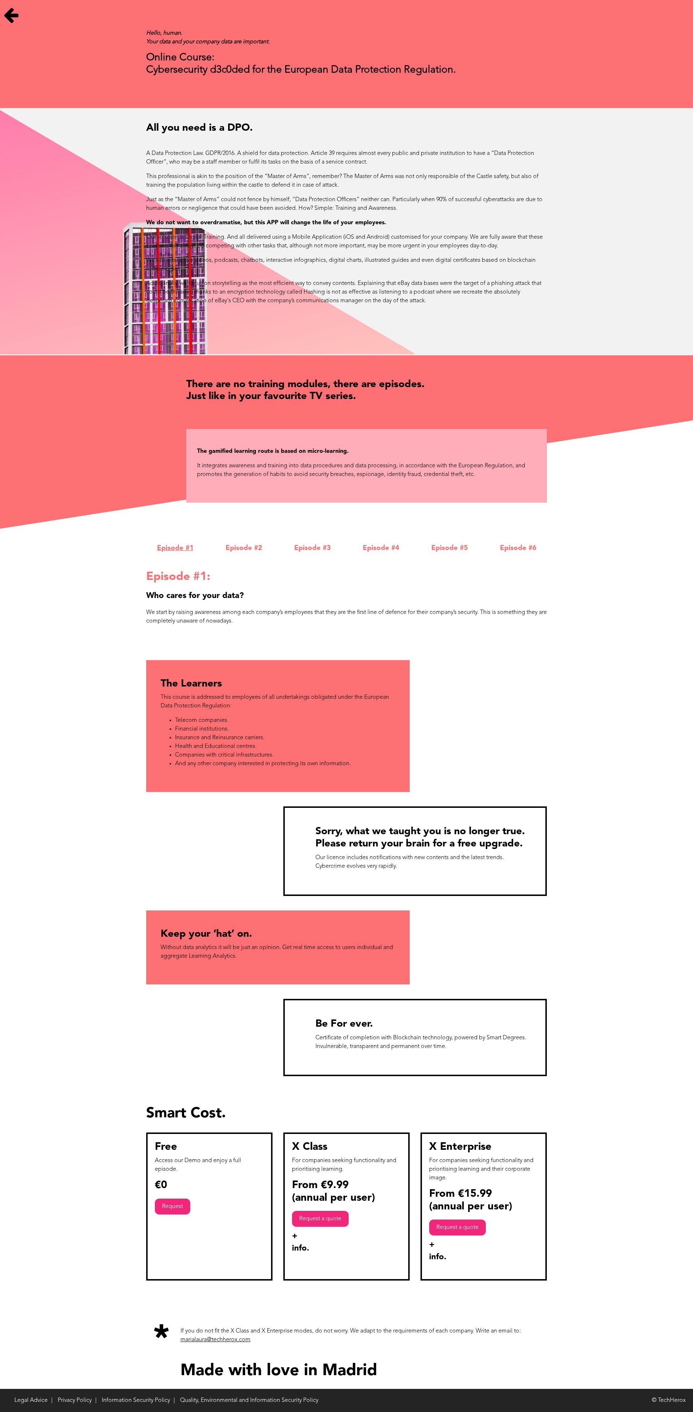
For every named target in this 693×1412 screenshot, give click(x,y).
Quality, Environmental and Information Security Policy (249, 1400)
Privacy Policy (75, 1400)
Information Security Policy (136, 1400)
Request (172, 1206)
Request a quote (320, 1219)
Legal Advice (31, 1400)
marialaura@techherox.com (215, 1340)
